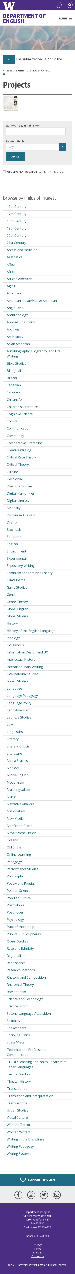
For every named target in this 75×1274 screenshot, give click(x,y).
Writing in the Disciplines (25, 1139)
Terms (37, 1248)
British (12, 378)
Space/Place (16, 1042)
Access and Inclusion (22, 250)
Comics (12, 421)
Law (10, 724)
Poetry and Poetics (21, 883)
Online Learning (19, 854)
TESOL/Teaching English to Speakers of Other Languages (37, 1064)
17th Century (16, 214)
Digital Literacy (18, 500)
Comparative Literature (24, 443)
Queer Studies (17, 941)
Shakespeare (16, 1028)
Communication (18, 428)
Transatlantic (17, 1088)
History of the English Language (31, 631)
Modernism (15, 782)
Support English (41, 1179)
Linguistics (15, 732)
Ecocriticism (15, 529)
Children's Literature (22, 407)
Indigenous (15, 645)
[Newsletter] (57, 1195)
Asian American (18, 344)
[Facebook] (19, 1195)
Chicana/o (14, 399)
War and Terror (18, 1125)
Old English (15, 847)
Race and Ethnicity (20, 948)
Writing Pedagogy (20, 1146)
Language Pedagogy (22, 695)
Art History (15, 337)
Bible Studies (16, 363)
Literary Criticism (19, 746)
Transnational (17, 1103)
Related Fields (15, 141)
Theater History (19, 1081)
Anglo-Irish (15, 308)
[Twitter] (45, 1195)
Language (14, 688)
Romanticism (16, 992)
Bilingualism (16, 370)
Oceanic (12, 840)
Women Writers (18, 1132)
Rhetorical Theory (20, 984)
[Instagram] (32, 1195)
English (12, 544)
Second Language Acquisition (29, 1013)
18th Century (16, 221)
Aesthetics (14, 257)
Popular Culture (19, 898)
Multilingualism (18, 789)
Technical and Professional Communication (27, 1052)
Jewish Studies (17, 681)
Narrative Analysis (20, 804)
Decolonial (15, 479)
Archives (13, 329)
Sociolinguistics (18, 1035)
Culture (12, 472)
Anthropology (17, 315)
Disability (14, 508)
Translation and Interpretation (30, 1096)
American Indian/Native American (32, 300)
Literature (14, 753)
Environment (16, 551)
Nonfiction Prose (19, 826)
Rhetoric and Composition (26, 977)
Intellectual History (21, 659)
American (14, 293)
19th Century (16, 228)
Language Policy (19, 703)
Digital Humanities (21, 493)
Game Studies (17, 587)
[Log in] (58, 5)
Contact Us (37, 1256)
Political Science (18, 890)
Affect (11, 264)
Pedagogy (14, 862)
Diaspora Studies (19, 486)
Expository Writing (21, 565)
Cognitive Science (20, 414)
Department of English (24, 18)
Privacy (38, 1245)
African (12, 271)
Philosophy (15, 876)
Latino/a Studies (19, 717)
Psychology (15, 919)
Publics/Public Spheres (24, 934)
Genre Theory (17, 602)
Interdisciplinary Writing (25, 667)
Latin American (18, 710)
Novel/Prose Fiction (21, 833)
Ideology (13, 638)
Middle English (18, 775)
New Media (15, 818)
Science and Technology (25, 999)
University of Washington (31, 1265)
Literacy (13, 739)
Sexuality (13, 1021)
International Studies (22, 674)
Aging (11, 286)
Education (14, 537)
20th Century (16, 235)
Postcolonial (16, 905)
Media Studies (17, 760)
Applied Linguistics (21, 322)
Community (15, 436)
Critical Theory (18, 464)
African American (19, 279)
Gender (12, 594)
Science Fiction (17, 1006)
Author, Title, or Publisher (22, 125)
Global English (17, 609)
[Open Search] (69, 5)
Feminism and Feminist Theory (30, 573)
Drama (12, 522)
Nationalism (16, 811)
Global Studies (17, 616)
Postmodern (16, 912)
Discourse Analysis (21, 515)
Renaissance (16, 963)
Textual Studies (18, 1074)
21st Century (16, 243)
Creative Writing (19, 450)
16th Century (16, 206)
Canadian (14, 385)
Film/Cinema (16, 580)
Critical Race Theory (22, 457)
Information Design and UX (27, 652)
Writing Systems (19, 1153)
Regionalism (16, 955)
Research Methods (21, 970)
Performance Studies (22, 869)
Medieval (13, 768)
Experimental (17, 558)
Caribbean (14, 392)
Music (11, 797)
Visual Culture (17, 1117)
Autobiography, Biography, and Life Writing (34, 353)
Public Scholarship (20, 927)
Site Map (37, 1252)
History (12, 623)
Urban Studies (17, 1110)
